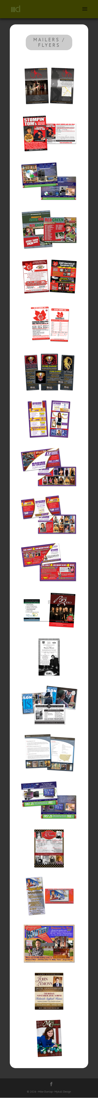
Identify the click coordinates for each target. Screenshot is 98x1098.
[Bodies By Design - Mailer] (49, 442)
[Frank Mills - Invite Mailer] (49, 680)
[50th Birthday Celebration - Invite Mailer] (49, 871)
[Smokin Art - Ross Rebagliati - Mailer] (49, 918)
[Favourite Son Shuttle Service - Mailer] (49, 728)
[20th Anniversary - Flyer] (49, 1014)
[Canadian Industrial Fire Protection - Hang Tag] (49, 347)
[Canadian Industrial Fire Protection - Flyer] (49, 299)
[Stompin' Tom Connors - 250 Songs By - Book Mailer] (49, 157)
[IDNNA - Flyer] (49, 776)
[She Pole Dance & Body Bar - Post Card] (49, 109)
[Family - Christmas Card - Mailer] (49, 1061)
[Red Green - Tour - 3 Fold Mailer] (49, 252)
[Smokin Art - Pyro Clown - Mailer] (49, 395)
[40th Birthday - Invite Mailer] (49, 966)
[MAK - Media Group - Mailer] (49, 204)
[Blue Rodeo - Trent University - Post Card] (49, 633)
